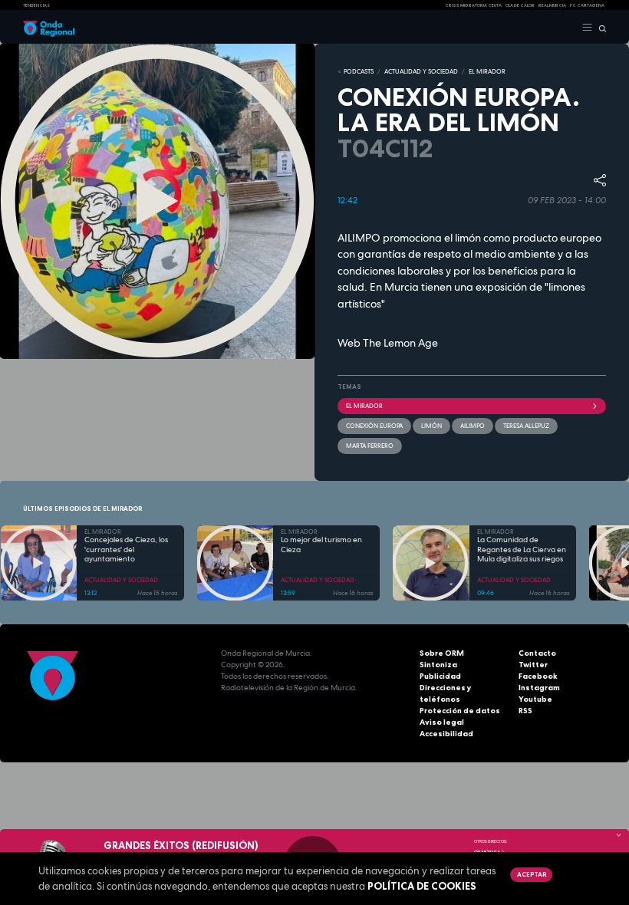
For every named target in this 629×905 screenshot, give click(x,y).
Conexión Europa (374, 425)
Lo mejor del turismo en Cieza (321, 545)
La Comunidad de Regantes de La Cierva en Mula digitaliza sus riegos (521, 549)
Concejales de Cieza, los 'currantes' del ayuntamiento (126, 549)
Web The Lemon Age (388, 343)
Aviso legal (442, 722)
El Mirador (364, 406)
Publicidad (440, 676)
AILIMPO (472, 425)
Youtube (535, 699)
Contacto (537, 653)
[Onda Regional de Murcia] (48, 27)
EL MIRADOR (487, 71)
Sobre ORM (442, 653)
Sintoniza (438, 665)
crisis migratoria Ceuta (473, 5)
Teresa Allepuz (526, 425)
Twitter (533, 665)
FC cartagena (587, 5)
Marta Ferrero (370, 445)
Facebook (538, 676)
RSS (525, 711)
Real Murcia (552, 5)
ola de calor (520, 5)
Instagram (539, 688)
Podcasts (359, 71)
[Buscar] (599, 27)
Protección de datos (460, 711)
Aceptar (531, 874)
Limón (431, 425)
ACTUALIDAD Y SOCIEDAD (421, 71)
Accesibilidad (446, 734)
